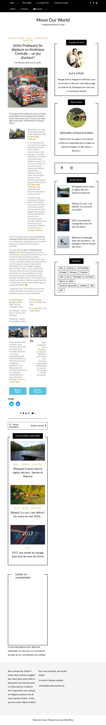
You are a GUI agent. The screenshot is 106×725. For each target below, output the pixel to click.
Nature (62, 281)
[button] (17, 391)
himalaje (62, 273)
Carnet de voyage (61, 3)
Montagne (77, 277)
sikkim (71, 281)
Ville (92, 286)
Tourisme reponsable (68, 286)
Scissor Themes (48, 720)
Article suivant (37, 426)
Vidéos (13, 9)
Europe (26, 464)
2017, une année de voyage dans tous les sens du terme (82, 223)
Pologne (37, 464)
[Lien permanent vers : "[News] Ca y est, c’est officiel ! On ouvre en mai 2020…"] (27, 494)
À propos (24, 9)
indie (61, 277)
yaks (61, 290)
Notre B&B (27, 3)
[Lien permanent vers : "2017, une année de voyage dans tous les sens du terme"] (27, 534)
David (20, 63)
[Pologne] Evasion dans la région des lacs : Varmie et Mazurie (28, 473)
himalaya (73, 273)
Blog (12, 3)
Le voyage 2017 (43, 3)
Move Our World (53, 20)
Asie (61, 268)
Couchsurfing (82, 268)
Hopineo (42, 349)
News (25, 508)
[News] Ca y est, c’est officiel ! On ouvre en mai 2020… (82, 207)
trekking (83, 286)
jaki (68, 277)
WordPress (69, 720)
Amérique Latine (16, 38)
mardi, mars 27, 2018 (33, 63)
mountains (89, 277)
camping (69, 268)
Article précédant (13, 426)
